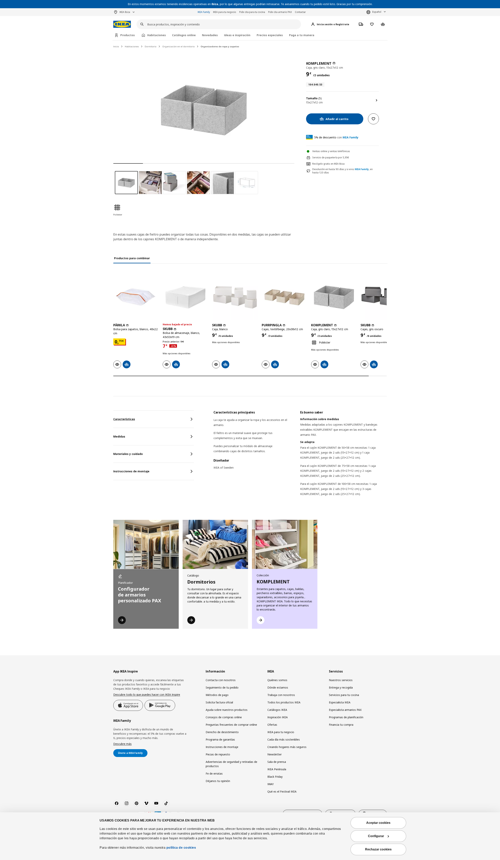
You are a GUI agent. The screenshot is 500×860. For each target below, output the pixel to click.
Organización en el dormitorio (178, 46)
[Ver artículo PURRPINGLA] (284, 297)
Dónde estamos (277, 687)
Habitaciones (132, 46)
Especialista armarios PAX (345, 710)
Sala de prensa (276, 762)
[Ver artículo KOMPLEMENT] (334, 297)
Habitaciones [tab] (156, 35)
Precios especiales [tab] (270, 35)
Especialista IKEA (339, 702)
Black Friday (275, 776)
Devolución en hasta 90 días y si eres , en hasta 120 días (342, 171)
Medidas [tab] (119, 436)
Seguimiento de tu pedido (222, 687)
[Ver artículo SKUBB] (185, 297)
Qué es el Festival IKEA (281, 791)
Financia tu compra (341, 724)
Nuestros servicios (341, 680)
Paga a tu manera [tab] (301, 35)
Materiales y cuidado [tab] (128, 454)
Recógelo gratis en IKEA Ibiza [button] (328, 163)
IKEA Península (276, 769)
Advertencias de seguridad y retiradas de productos (231, 764)
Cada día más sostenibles (283, 739)
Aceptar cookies (378, 822)
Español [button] (376, 11)
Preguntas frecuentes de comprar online (231, 724)
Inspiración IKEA (277, 717)
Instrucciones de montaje (222, 747)
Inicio (116, 46)
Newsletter (274, 754)
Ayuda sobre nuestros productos (226, 710)
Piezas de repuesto (218, 754)
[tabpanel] (300, 458)
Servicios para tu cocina (344, 695)
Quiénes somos (277, 680)
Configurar (376, 836)
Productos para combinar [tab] (132, 258)
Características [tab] (124, 419)
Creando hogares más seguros (286, 747)
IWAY (270, 784)
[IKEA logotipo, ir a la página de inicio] (122, 24)
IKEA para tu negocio (224, 12)
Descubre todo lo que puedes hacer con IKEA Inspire (146, 694)
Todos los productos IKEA (283, 702)
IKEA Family (204, 12)
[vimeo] (146, 803)
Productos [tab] (127, 35)
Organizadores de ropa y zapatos (220, 46)
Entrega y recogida (341, 687)
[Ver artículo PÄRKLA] (136, 297)
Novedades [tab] (210, 35)
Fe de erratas (214, 773)
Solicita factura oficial (219, 702)
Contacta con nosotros (221, 680)
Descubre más (122, 744)
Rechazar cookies (378, 849)
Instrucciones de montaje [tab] (131, 471)
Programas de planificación (346, 717)
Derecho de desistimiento (222, 732)
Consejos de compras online (224, 717)
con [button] (336, 137)
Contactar (300, 12)
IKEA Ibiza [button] (125, 12)
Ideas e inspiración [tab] (237, 35)
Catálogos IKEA (277, 710)
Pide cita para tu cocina (252, 12)
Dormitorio (150, 46)
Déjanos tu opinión (218, 781)
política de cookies (181, 847)
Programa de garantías (220, 739)
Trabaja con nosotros (281, 695)
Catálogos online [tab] (184, 35)
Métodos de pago (217, 695)
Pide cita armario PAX (280, 12)
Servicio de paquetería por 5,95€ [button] (330, 157)
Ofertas (272, 724)
